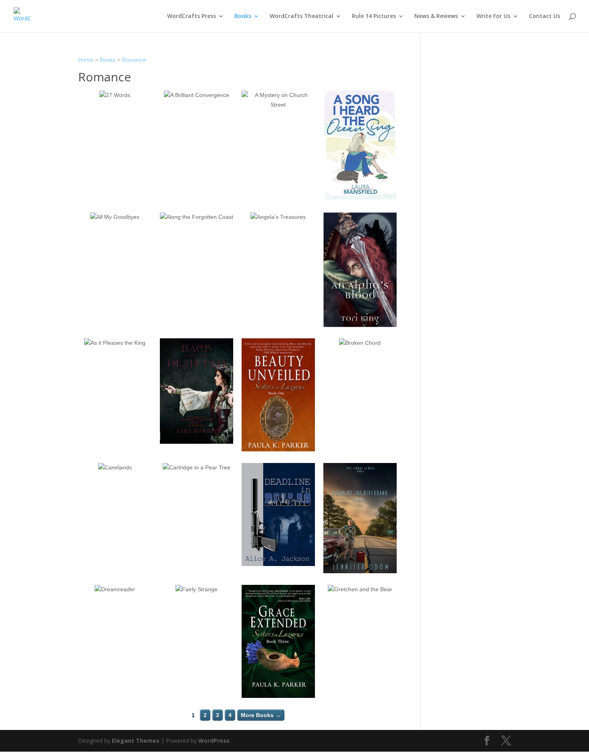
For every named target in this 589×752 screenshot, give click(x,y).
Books (242, 16)
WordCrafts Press (191, 16)
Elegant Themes (135, 740)
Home (85, 60)
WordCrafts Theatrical (301, 16)
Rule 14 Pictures (374, 16)
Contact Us (544, 16)
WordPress (214, 740)
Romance (134, 60)
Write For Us (493, 16)
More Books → (261, 715)
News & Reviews (436, 16)
